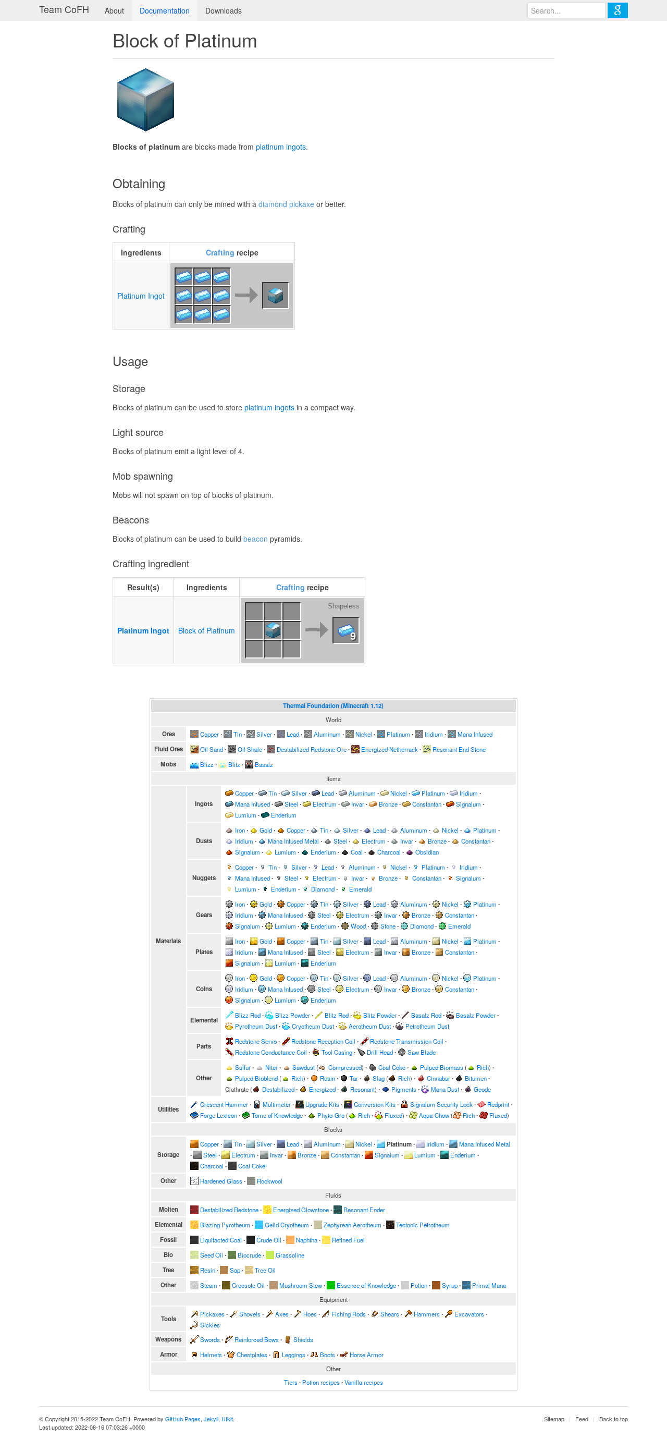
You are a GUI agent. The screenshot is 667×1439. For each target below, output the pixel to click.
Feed (581, 1418)
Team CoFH (64, 9)
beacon (255, 538)
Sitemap (554, 1418)
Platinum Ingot (141, 295)
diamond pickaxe (286, 204)
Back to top (613, 1418)
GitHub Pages (183, 1418)
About (114, 10)
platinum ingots (281, 146)
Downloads (223, 10)
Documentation (165, 10)
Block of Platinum (206, 630)
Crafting (220, 252)
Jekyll (211, 1418)
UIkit (227, 1418)
